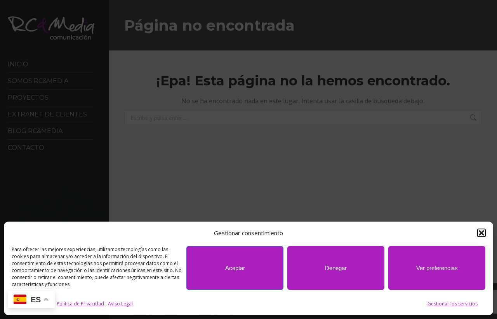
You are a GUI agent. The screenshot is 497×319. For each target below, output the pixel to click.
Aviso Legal (120, 303)
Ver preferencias (437, 268)
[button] (481, 233)
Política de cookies (32, 303)
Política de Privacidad (80, 303)
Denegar (336, 268)
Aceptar (235, 268)
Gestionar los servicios (452, 303)
